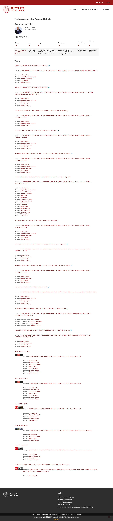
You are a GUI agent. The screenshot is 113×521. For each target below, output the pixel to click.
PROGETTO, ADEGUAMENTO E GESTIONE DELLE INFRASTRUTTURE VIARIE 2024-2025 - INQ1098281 (42, 265)
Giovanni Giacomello (26, 78)
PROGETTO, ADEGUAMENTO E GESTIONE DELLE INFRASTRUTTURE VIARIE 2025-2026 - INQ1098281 (42, 153)
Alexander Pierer (25, 208)
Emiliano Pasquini (25, 82)
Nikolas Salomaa (25, 212)
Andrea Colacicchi (34, 362)
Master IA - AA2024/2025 (21, 425)
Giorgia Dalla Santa (25, 191)
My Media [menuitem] (106, 9)
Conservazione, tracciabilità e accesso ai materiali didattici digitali (65, 517)
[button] (100, 2)
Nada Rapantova (25, 210)
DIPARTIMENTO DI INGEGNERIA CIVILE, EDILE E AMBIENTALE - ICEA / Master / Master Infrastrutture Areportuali (60, 430)
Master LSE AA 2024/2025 (21, 378)
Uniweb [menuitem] (94, 9)
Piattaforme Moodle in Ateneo (66, 497)
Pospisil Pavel (24, 206)
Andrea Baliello (24, 75)
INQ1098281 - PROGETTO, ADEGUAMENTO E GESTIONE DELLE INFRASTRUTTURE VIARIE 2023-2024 (42, 330)
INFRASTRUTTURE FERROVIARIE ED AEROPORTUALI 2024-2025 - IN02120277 (36, 220)
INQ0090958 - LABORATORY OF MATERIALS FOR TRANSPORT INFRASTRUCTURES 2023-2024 (40, 308)
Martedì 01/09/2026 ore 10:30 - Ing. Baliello (20, 52)
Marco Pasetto (24, 80)
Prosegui (56, 519)
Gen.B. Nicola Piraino (35, 372)
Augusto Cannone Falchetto (28, 76)
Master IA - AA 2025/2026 (21, 445)
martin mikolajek (24, 203)
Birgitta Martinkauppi (26, 201)
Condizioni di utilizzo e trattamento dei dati (43, 517)
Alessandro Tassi (33, 373)
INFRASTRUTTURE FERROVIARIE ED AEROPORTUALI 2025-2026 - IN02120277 (36, 130)
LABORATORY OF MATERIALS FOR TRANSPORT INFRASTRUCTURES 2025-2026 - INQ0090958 (40, 110)
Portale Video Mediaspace (65, 502)
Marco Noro (23, 204)
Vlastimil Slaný (24, 214)
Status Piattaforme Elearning (65, 504)
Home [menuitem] (70, 9)
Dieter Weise (24, 215)
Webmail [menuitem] (99, 9)
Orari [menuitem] (89, 9)
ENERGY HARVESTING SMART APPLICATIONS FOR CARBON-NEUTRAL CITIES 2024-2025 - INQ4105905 (43, 177)
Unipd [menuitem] (74, 9)
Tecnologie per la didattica (65, 499)
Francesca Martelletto (26, 199)
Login (108, 2)
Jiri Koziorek (23, 195)
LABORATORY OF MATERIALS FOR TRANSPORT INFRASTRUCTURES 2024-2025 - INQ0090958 (40, 244)
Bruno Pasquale (33, 368)
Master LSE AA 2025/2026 (21, 404)
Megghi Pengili (33, 420)
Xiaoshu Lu (23, 197)
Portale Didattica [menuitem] (82, 9)
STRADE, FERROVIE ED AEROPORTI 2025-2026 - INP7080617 (31, 65)
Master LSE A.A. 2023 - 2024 (22, 351)
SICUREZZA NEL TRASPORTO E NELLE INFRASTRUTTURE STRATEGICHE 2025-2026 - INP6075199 (41, 464)
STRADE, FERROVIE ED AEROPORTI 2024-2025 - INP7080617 (31, 287)
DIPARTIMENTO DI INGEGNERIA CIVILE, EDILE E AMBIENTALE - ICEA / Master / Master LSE (55, 356)
